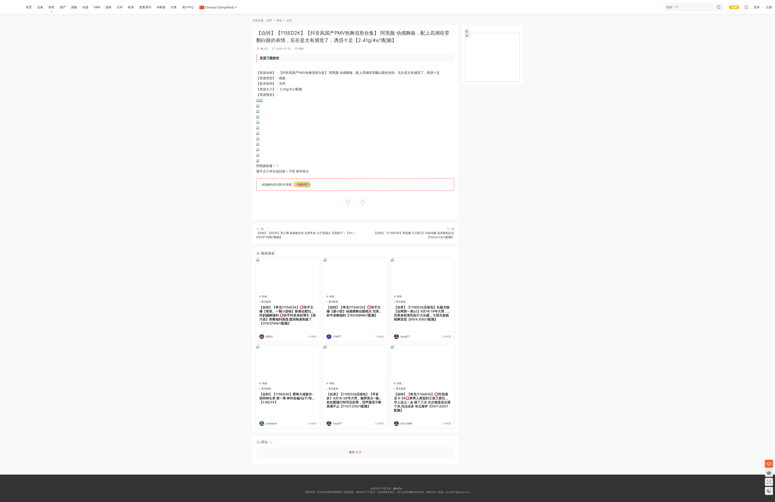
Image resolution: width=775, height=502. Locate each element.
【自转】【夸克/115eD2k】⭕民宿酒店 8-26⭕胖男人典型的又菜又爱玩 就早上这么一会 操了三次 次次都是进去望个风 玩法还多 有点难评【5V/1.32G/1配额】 (422, 402)
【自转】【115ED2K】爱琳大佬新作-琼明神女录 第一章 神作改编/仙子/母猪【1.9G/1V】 (287, 398)
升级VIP (302, 184)
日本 (120, 7)
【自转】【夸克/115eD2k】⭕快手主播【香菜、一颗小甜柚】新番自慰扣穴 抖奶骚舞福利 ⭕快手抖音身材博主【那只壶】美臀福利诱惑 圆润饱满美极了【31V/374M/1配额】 (287, 315)
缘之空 (264, 48)
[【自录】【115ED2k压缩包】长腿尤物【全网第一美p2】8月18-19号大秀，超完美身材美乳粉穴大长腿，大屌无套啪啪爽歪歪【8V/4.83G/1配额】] (422, 275)
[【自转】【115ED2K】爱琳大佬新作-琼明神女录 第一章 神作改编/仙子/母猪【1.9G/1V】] (287, 362)
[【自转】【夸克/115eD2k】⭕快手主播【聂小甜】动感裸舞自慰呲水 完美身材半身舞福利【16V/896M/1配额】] (355, 275)
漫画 (108, 7)
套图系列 (145, 7)
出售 (174, 7)
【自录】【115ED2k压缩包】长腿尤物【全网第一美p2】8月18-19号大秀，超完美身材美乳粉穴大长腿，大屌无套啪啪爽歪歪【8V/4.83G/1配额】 (422, 313)
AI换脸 (161, 7)
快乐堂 (10, 7)
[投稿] (746, 7)
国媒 (74, 7)
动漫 (85, 7)
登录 (359, 452)
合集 (40, 7)
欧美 (131, 7)
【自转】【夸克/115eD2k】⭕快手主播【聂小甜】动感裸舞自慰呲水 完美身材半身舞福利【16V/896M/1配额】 (354, 311)
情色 (51, 7)
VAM (97, 7)
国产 (63, 7)
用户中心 (188, 7)
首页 (29, 7)
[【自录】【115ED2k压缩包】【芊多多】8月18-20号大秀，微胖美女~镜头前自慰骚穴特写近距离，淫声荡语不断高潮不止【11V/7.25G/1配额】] (355, 362)
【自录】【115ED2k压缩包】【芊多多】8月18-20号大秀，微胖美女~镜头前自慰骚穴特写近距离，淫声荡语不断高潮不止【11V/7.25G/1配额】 (354, 400)
